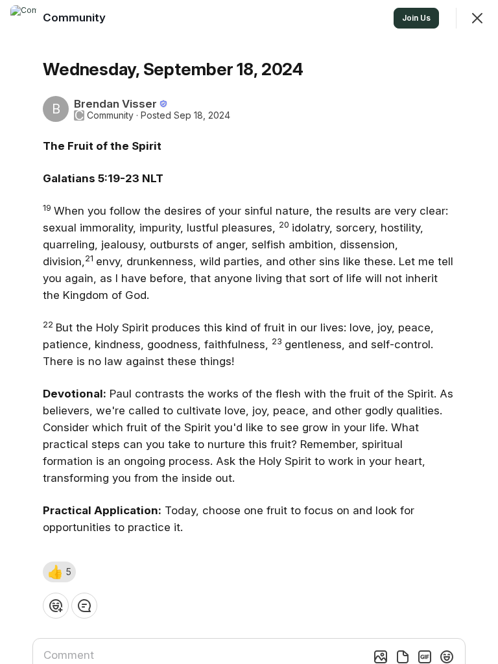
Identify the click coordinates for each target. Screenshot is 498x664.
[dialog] (249, 332)
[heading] (75, 17)
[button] (59, 572)
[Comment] (84, 606)
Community (110, 115)
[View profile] (23, 18)
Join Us (416, 18)
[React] (55, 605)
